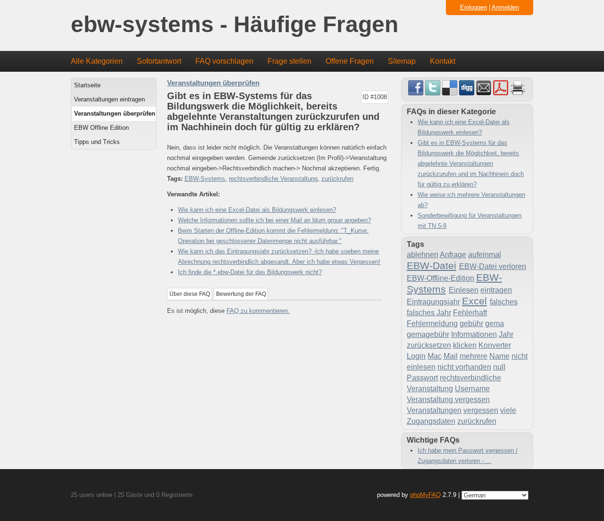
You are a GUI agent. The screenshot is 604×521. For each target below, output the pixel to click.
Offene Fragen (350, 61)
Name (499, 356)
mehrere (473, 356)
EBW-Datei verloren (492, 266)
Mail (451, 356)
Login (416, 356)
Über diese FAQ (189, 294)
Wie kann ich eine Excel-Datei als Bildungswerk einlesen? (257, 209)
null (499, 367)
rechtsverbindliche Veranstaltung (273, 178)
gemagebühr (428, 334)
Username (472, 389)
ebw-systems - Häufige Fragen (234, 25)
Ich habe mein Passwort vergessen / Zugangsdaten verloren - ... (468, 455)
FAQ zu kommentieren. (258, 310)
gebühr (471, 323)
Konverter (494, 345)
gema (494, 323)
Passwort (422, 378)
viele (508, 410)
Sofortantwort (159, 61)
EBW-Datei (431, 265)
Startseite (87, 85)
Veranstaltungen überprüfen (114, 113)
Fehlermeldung (432, 323)
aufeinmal (484, 255)
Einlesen (463, 290)
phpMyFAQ (425, 494)
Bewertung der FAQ (241, 294)
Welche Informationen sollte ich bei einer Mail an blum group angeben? (274, 220)
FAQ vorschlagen (224, 61)
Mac (435, 356)
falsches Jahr (429, 313)
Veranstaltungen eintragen (109, 99)
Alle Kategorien (97, 61)
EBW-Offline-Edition (440, 278)
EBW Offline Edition (101, 127)
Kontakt (442, 61)
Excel (474, 300)
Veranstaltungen (434, 410)
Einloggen (473, 7)
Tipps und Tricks (97, 141)
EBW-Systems (205, 178)
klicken (465, 345)
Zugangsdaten (431, 421)
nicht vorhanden (464, 367)
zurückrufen (337, 178)
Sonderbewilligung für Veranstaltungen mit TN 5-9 (469, 220)
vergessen (480, 410)
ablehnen (422, 255)
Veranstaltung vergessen (448, 399)
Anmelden (505, 7)
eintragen (496, 290)
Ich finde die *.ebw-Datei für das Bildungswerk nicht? (250, 272)
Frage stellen (289, 61)
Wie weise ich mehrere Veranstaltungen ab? (471, 200)
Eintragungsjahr (433, 302)
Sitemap (402, 61)
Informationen (474, 334)
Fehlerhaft (470, 313)
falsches (504, 302)
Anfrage (453, 255)
